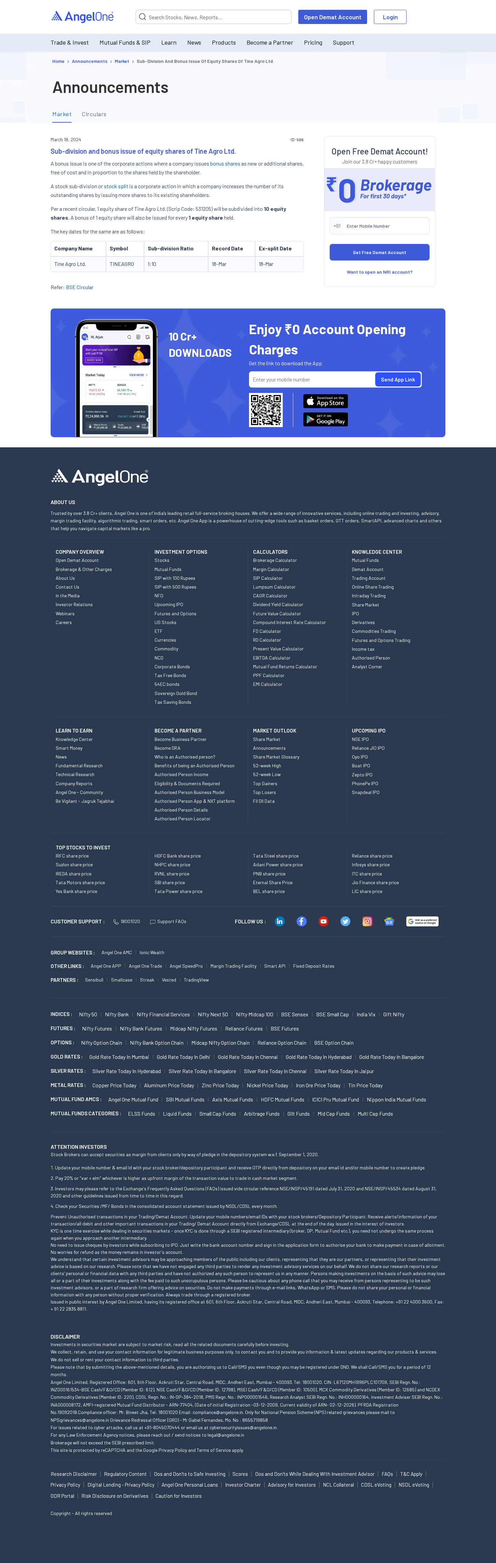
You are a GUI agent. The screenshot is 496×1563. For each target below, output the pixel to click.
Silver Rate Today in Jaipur (344, 1071)
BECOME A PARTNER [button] (178, 730)
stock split (116, 186)
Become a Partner (270, 42)
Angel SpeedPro (186, 966)
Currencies (165, 640)
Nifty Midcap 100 (254, 1014)
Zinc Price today (220, 1085)
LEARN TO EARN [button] (74, 730)
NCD (159, 658)
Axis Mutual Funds (232, 1099)
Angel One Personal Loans (190, 1485)
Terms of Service (214, 1450)
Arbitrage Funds (262, 1113)
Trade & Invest (70, 42)
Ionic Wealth (152, 952)
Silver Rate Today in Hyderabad (126, 1071)
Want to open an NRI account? (380, 272)
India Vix (366, 1014)
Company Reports (74, 783)
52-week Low (267, 774)
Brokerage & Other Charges (84, 569)
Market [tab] (62, 114)
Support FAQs (171, 921)
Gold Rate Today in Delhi (183, 1056)
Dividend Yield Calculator (278, 604)
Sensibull (94, 980)
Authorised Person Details (181, 810)
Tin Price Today (365, 1085)
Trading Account (369, 578)
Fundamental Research (79, 765)
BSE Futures (285, 1028)
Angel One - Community (79, 792)
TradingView (196, 980)
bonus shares (225, 163)
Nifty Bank (117, 1014)
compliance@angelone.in (218, 1412)
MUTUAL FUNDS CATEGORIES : (86, 1113)
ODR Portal (62, 1496)
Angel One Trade (145, 966)
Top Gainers (265, 783)
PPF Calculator (268, 675)
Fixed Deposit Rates (313, 966)
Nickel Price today (267, 1085)
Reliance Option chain (281, 1042)
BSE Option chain (334, 1042)
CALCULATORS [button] (270, 552)
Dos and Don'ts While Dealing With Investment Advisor (315, 1474)
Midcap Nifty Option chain (220, 1042)
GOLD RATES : (67, 1056)
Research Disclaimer (74, 1474)
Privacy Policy (173, 1450)
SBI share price (170, 882)
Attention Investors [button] (79, 1146)
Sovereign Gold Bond (176, 693)
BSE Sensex (294, 1014)
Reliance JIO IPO (368, 748)
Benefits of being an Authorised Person (195, 765)
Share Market (365, 604)
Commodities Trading (374, 631)
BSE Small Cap (332, 1014)
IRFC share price (72, 856)
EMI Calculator (267, 684)
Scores (240, 1474)
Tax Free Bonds (170, 675)
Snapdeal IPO (366, 792)
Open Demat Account (332, 17)
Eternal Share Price (273, 882)
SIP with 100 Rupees (175, 578)
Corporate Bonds (172, 666)
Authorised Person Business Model (189, 792)
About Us (65, 578)
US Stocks (165, 622)
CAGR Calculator (270, 595)
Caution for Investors (179, 1496)
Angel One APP (106, 966)
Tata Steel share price (276, 856)
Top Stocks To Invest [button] (83, 847)
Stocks (162, 560)
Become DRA (168, 748)
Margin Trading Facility (233, 966)
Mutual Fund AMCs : (76, 1099)
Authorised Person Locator (183, 818)
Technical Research (75, 774)
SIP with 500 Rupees (175, 587)
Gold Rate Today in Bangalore (391, 1056)
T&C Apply (411, 1474)
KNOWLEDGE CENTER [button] (377, 552)
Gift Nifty (393, 1014)
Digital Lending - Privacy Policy (121, 1485)
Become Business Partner (180, 739)
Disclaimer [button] (65, 1336)
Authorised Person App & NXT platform (195, 801)
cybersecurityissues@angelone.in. (244, 1427)
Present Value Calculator (278, 648)
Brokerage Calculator (275, 560)
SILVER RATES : (68, 1071)
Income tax (363, 649)
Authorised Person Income (181, 774)
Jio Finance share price (375, 882)
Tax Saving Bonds (173, 702)
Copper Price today (114, 1085)
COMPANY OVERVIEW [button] (80, 552)
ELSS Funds (141, 1113)
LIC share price (367, 891)
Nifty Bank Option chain (157, 1042)
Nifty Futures (97, 1028)
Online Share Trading (373, 587)
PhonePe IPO (365, 783)
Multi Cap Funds (375, 1113)
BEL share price (269, 891)
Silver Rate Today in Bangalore (202, 1071)
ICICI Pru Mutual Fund (335, 1099)
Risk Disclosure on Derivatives (114, 1496)
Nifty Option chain (101, 1042)
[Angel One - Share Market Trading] (83, 17)
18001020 (130, 921)
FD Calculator (267, 631)
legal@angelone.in (226, 1435)
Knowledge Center (74, 739)
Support (343, 42)
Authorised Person (371, 658)
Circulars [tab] (94, 114)
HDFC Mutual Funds (282, 1099)
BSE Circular (79, 287)
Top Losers (264, 792)
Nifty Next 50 (213, 1014)
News (194, 42)
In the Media (68, 595)
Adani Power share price (278, 864)
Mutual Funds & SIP (125, 42)
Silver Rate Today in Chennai (275, 1071)
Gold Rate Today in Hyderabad (319, 1056)
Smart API (274, 966)
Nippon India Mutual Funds (396, 1099)
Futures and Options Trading (381, 640)
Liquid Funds (177, 1113)
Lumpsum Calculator (274, 587)
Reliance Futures (244, 1028)
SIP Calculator (268, 578)
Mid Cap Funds (334, 1113)
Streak (147, 980)
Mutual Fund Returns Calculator (285, 666)
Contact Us (67, 587)
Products (224, 42)
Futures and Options (175, 613)
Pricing (313, 42)
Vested (169, 980)
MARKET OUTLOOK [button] (274, 730)
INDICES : (61, 1014)
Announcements (269, 748)
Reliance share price (372, 856)
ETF (159, 631)
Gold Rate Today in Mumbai (119, 1056)
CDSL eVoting (376, 1485)
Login (390, 17)
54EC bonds (167, 684)
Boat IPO (361, 765)
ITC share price (367, 873)
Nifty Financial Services (163, 1014)
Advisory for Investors (292, 1485)
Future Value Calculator (277, 613)
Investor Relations (74, 604)
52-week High (267, 765)
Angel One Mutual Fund (133, 1099)
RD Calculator (267, 640)
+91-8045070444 (162, 1427)
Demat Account (368, 569)
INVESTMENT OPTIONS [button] (181, 552)
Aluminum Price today (169, 1085)
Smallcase (121, 980)
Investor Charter (243, 1485)
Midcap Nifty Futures (193, 1028)
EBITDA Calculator (272, 658)
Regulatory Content (125, 1474)
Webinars (65, 613)
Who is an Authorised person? (185, 757)
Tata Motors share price (80, 882)
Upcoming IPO (169, 604)
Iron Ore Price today (318, 1085)
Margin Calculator (271, 569)
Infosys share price (371, 864)
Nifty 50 (88, 1014)
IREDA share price (73, 873)
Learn (168, 42)
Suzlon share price (74, 864)
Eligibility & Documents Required (187, 783)
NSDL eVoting (413, 1485)
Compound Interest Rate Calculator (289, 622)
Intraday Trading (369, 595)
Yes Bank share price (76, 891)
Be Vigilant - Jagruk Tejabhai (85, 801)
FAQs (387, 1474)
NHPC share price (172, 864)
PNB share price (269, 873)
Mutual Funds (168, 569)
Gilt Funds (298, 1113)
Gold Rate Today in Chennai (248, 1056)
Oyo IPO (360, 757)
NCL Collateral (338, 1485)
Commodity (166, 648)
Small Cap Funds (217, 1113)
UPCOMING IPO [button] (369, 730)
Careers (64, 622)
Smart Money (69, 748)
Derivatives (363, 622)
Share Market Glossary (276, 757)
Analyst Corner (367, 666)
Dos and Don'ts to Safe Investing (189, 1474)
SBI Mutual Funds (185, 1099)
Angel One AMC (117, 952)
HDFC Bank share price (178, 856)
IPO (355, 613)
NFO (159, 595)
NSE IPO (360, 739)
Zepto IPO (362, 774)
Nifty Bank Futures (141, 1028)
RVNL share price (172, 873)
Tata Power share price (178, 891)
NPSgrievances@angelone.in (80, 1420)
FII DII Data (264, 801)
